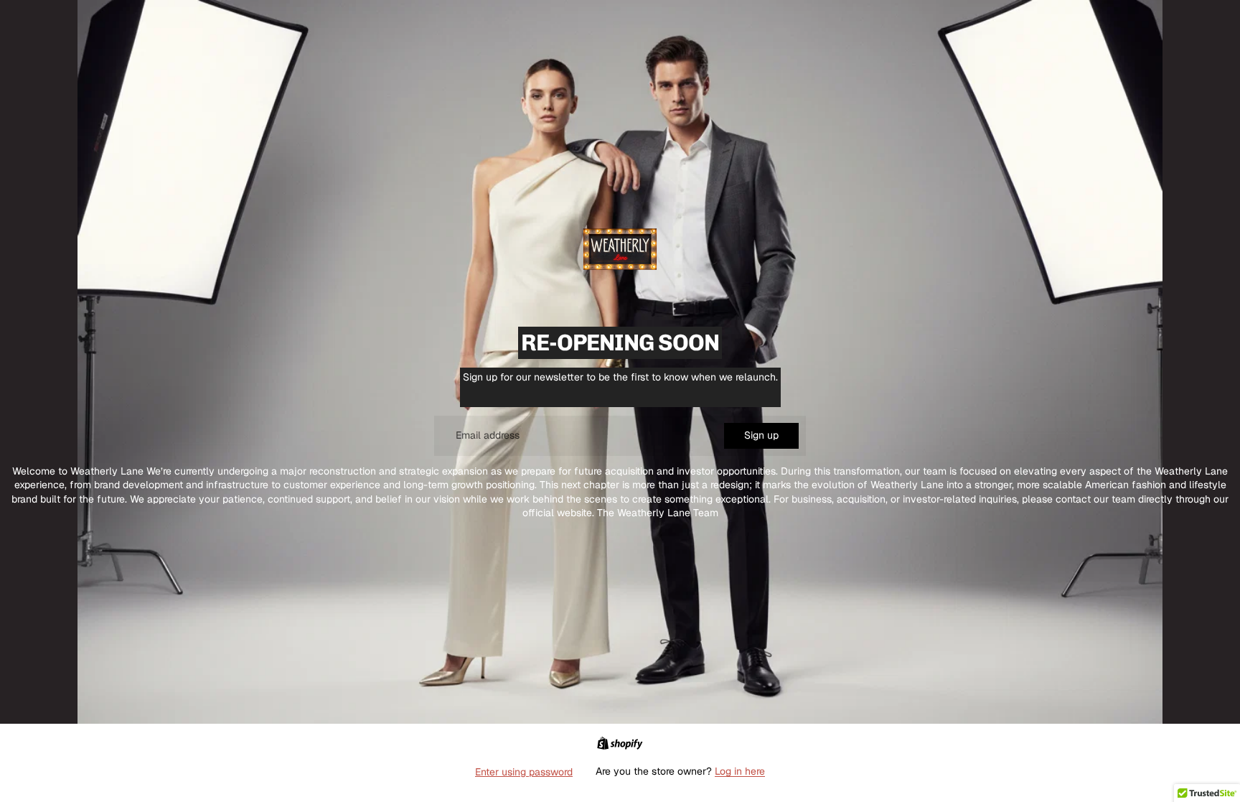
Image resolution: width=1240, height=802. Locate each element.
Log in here (740, 771)
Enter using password (524, 771)
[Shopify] (619, 743)
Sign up (761, 435)
